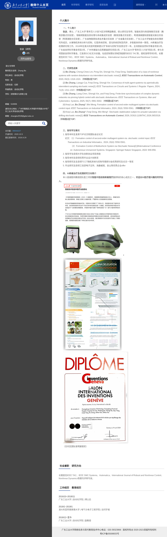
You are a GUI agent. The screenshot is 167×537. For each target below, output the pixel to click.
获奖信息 (104, 5)
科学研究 (75, 5)
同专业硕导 (26, 59)
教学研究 (89, 5)
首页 (63, 5)
